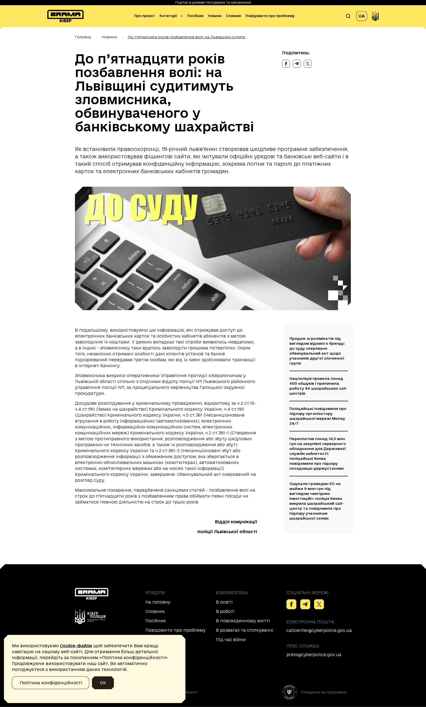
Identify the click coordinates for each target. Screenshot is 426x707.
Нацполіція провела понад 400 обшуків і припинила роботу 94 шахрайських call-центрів (318, 385)
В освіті (224, 602)
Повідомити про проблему (270, 16)
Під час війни (231, 639)
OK (103, 682)
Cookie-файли (76, 645)
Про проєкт (144, 16)
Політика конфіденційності (51, 682)
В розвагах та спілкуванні (244, 630)
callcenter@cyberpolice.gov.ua (319, 630)
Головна (83, 37)
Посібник (195, 16)
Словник (233, 16)
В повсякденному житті (243, 620)
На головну (157, 602)
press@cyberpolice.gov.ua (313, 654)
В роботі (225, 611)
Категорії (168, 16)
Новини (214, 16)
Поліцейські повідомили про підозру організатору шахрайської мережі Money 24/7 (317, 415)
